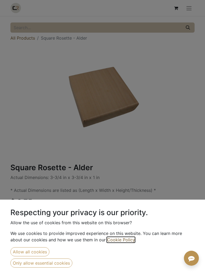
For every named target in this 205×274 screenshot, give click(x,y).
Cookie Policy (121, 239)
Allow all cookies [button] (30, 251)
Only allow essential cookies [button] (41, 263)
